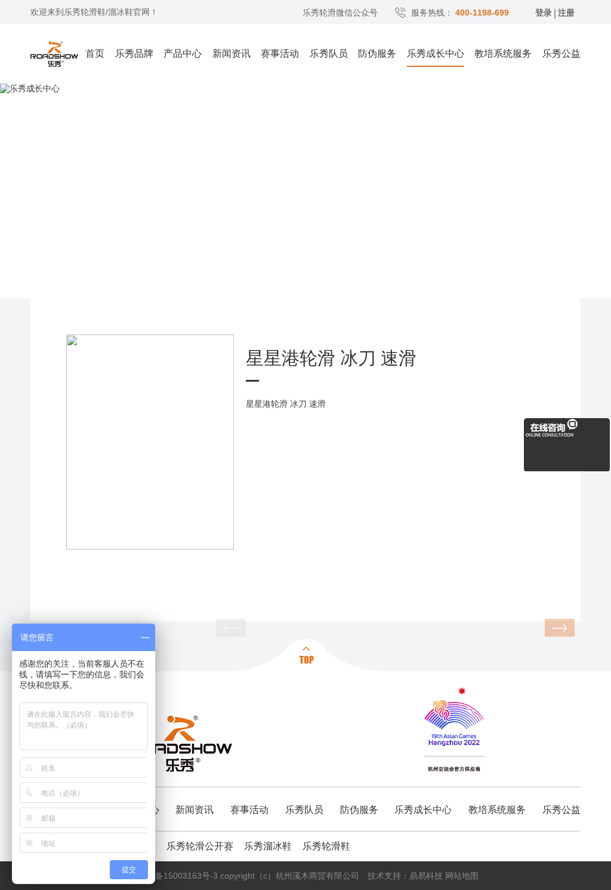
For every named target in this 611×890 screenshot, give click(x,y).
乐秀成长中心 (435, 53)
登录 (543, 12)
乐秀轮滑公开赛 (199, 846)
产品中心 (182, 53)
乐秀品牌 (134, 53)
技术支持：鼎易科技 (405, 875)
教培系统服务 (503, 53)
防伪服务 (377, 53)
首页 (94, 53)
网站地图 (462, 875)
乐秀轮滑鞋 (326, 846)
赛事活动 (280, 53)
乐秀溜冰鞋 (268, 846)
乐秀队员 (329, 53)
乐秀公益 (561, 53)
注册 (566, 12)
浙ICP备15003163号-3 (175, 875)
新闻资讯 (231, 53)
